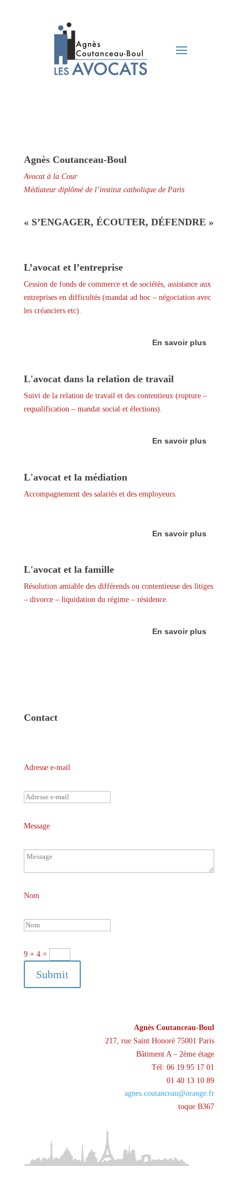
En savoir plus (179, 342)
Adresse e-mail (47, 767)
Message (37, 826)
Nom (31, 895)
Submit (52, 974)
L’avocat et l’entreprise (73, 267)
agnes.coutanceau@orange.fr (169, 1093)
